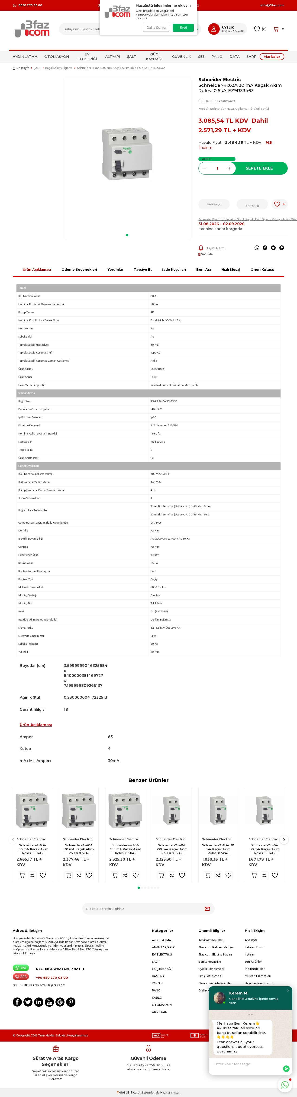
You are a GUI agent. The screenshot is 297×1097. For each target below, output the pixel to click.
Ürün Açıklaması (37, 269)
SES (201, 56)
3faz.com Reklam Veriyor (216, 947)
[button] (127, 235)
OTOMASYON (56, 56)
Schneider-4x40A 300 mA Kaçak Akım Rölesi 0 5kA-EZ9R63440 (125, 849)
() (264, 29)
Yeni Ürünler (253, 961)
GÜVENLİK (181, 56)
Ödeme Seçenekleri (79, 269)
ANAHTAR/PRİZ (163, 947)
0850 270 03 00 (30, 5)
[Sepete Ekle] (22, 875)
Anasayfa (22, 68)
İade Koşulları (174, 269)
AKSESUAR (159, 1012)
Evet (183, 28)
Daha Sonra (156, 28)
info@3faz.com (272, 5)
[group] (127, 153)
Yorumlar (115, 269)
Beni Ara (203, 269)
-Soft (122, 1092)
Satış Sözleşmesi (210, 976)
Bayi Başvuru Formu (259, 983)
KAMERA (158, 976)
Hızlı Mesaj (231, 269)
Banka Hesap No (209, 961)
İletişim (250, 954)
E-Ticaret (134, 1092)
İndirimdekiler (255, 969)
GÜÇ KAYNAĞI (154, 56)
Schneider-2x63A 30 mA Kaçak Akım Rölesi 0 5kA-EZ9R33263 (218, 849)
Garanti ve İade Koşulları (215, 983)
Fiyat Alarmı (216, 248)
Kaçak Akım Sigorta (59, 68)
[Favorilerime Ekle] (43, 875)
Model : (233, 108)
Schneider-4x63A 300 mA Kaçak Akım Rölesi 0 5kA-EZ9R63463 (32, 849)
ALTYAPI (112, 56)
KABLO (157, 997)
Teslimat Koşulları (210, 940)
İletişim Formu (255, 947)
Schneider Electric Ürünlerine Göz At (221, 219)
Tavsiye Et (143, 269)
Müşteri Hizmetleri (258, 976)
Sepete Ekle (259, 168)
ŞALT (131, 56)
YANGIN (157, 983)
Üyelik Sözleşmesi (211, 969)
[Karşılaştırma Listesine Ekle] (33, 875)
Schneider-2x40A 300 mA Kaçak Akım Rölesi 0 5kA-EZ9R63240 (171, 849)
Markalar (272, 56)
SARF (251, 56)
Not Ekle (206, 254)
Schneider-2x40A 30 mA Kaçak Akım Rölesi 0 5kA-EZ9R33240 (264, 849)
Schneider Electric (219, 79)
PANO (217, 56)
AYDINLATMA (25, 56)
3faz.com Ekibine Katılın (215, 954)
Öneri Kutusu (262, 269)
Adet (206, 159)
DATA (234, 56)
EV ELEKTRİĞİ (87, 56)
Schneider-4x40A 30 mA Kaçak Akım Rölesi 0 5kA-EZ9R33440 (79, 849)
